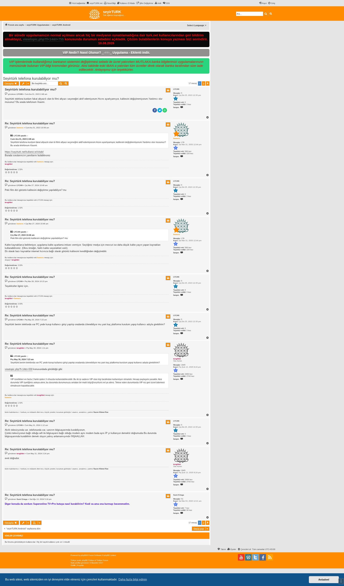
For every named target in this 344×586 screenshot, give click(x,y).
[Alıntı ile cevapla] (168, 90)
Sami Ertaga (178, 495)
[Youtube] (241, 557)
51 (182, 499)
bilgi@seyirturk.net (96, 382)
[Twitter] (255, 557)
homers (176, 138)
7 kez (187, 508)
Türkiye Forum (102, 560)
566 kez (188, 151)
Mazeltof (94, 563)
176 (182, 142)
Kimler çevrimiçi (14, 536)
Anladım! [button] (323, 579)
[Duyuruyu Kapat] (207, 33)
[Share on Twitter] (159, 110)
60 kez (189, 510)
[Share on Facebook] (154, 110)
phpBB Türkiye (88, 560)
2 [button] (203, 83)
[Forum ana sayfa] (86, 13)
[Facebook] (262, 557)
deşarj (7, 260)
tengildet (8, 164)
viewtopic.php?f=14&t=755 (43, 39)
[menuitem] (94, 3)
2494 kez (188, 374)
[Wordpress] (248, 557)
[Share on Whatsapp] (165, 110)
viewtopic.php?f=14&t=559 (18, 369)
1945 (183, 365)
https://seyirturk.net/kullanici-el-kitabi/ (24, 151)
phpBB (84, 555)
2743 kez (190, 376)
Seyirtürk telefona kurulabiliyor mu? (31, 78)
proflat (77, 563)
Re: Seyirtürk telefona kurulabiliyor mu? (30, 123)
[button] (207, 83)
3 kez (189, 104)
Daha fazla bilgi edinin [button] (132, 579)
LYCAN (176, 89)
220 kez (190, 153)
